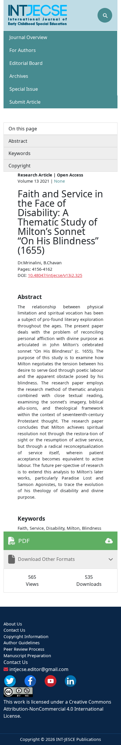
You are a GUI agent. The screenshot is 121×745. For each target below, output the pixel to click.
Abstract (18, 141)
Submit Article (25, 102)
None (59, 181)
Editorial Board (26, 63)
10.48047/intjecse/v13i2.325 (55, 275)
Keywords (20, 153)
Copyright (20, 165)
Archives (18, 76)
